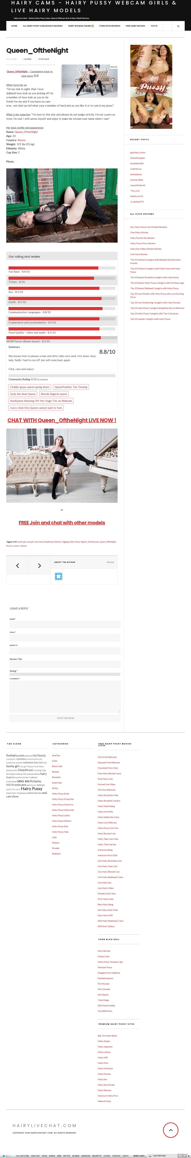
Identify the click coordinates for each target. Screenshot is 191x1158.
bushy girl (22, 542)
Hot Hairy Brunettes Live (110, 860)
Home (14, 26)
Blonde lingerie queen (54, 394)
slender (25, 777)
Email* (13, 632)
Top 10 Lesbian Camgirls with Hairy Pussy (150, 319)
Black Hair (57, 766)
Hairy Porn (103, 1063)
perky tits (10, 789)
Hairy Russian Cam (107, 833)
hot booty (39, 755)
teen (29, 785)
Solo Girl (38, 762)
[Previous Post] (17, 565)
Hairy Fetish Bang (106, 806)
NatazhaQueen (137, 158)
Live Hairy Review (139, 254)
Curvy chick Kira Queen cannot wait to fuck (36, 407)
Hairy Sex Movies (106, 1084)
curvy (18, 789)
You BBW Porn (105, 1011)
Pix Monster (104, 983)
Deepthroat (48, 542)
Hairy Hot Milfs (105, 811)
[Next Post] (40, 565)
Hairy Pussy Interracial (63, 810)
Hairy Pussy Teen (60, 831)
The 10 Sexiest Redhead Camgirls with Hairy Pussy (154, 288)
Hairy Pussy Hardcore (62, 804)
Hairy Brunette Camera (109, 800)
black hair (11, 793)
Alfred (27, 59)
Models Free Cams (107, 893)
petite (15, 770)
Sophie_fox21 (136, 196)
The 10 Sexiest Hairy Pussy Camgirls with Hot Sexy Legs (157, 282)
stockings (37, 770)
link (188, 1114)
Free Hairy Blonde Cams (109, 773)
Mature (55, 842)
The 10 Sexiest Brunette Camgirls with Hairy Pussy (154, 277)
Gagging (65, 542)
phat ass (38, 759)
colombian (11, 781)
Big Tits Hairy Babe (107, 1035)
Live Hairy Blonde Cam (109, 871)
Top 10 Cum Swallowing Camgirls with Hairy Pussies (155, 302)
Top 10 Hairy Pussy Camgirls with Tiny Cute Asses (154, 313)
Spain (13, 774)
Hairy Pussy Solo (60, 826)
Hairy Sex (102, 1079)
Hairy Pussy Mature (61, 820)
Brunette (56, 777)
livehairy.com (93, 542)
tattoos (41, 784)
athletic (19, 762)
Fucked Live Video (106, 784)
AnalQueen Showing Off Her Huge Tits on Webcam (41, 400)
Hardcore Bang (105, 849)
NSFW (10, 784)
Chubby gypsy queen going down (29, 387)
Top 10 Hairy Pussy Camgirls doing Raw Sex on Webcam (157, 308)
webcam (23, 546)
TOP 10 (154, 26)
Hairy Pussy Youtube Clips (110, 961)
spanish (18, 777)
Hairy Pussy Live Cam (108, 828)
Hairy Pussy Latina (61, 815)
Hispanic (31, 766)
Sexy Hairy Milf (105, 915)
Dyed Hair (44, 59)
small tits (10, 762)
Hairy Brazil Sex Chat (108, 795)
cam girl (30, 542)
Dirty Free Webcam (107, 757)
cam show (39, 542)
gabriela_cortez (137, 152)
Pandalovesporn (105, 978)
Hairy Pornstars (105, 1068)
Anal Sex (56, 755)
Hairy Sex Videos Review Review (145, 248)
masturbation (33, 774)
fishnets (57, 542)
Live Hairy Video (106, 888)
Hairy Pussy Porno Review (142, 243)
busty (33, 785)
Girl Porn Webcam (107, 789)
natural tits (21, 774)
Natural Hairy (104, 1101)
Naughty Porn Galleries (109, 972)
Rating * (13, 671)
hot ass (38, 792)
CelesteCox (136, 168)
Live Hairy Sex (104, 882)
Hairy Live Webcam (107, 822)
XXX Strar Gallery (106, 926)
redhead (33, 777)
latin (45, 762)
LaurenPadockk (137, 185)
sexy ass (23, 781)
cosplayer (10, 759)
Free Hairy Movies (135, 26)
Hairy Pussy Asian (60, 793)
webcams (20, 784)
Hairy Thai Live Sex (107, 844)
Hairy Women (104, 1090)
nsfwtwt (28, 762)
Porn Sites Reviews (109, 26)
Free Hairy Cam (105, 778)
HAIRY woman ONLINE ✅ (81, 26)
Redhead (56, 853)
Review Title (16, 659)
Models (55, 848)
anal (44, 792)
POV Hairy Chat (105, 899)
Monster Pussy (105, 967)
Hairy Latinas (104, 1052)
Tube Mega (103, 1000)
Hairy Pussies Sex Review (142, 237)
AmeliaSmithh (137, 163)
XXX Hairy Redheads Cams (110, 920)
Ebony (55, 788)
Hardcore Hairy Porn (108, 1095)
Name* (13, 619)
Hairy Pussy (75, 542)
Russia (21, 140)
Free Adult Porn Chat (108, 768)
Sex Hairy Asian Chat (108, 910)
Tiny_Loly (135, 190)
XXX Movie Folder (106, 1005)
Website (13, 645)
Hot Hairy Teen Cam (107, 866)
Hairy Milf (103, 1057)
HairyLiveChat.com (45, 1126)
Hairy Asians (104, 1041)
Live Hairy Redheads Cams (110, 877)
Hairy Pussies (104, 1073)
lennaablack (136, 174)
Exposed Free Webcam (109, 762)
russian (16, 546)
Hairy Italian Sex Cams (108, 817)
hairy (44, 773)
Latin (54, 837)
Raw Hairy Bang (105, 904)
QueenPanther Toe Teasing (71, 387)
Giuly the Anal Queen (23, 394)
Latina (30, 792)
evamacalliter (136, 179)
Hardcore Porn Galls (107, 855)
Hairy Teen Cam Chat (108, 839)
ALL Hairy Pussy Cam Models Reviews (43, 26)
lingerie (84, 542)
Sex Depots (103, 994)
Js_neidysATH (137, 201)
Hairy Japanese (105, 1046)
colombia (20, 758)
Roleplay (35, 781)
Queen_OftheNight (17, 71)
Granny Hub (103, 956)
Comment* (15, 679)
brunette (30, 759)
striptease (21, 793)
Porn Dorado (104, 989)
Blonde (55, 771)
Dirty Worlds (104, 951)
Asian (54, 760)
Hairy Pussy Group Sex (63, 799)
